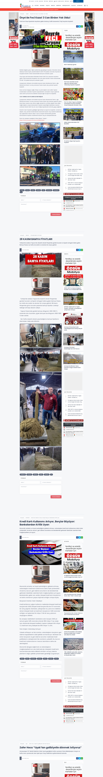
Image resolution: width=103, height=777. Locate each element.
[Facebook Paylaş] (77, 26)
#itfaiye (38, 190)
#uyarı (56, 658)
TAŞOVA (48, 5)
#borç (45, 658)
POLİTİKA (37, 5)
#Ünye (27, 190)
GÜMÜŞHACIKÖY (66, 5)
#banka (50, 658)
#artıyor (39, 658)
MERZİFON (58, 5)
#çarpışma (56, 190)
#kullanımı (33, 658)
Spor (27, 743)
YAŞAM (27, 13)
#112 (43, 190)
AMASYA (53, 5)
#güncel (46, 474)
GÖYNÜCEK (79, 5)
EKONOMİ (42, 5)
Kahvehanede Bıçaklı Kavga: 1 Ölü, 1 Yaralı (42, 9)
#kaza (33, 190)
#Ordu (22, 190)
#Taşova (29, 474)
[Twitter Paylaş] (79, 26)
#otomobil (49, 190)
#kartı (27, 658)
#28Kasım (23, 474)
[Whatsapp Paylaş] (82, 26)
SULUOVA (73, 5)
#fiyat (41, 474)
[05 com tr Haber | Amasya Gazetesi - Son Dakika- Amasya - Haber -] (26, 5)
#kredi (22, 658)
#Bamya (35, 474)
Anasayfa (22, 13)
